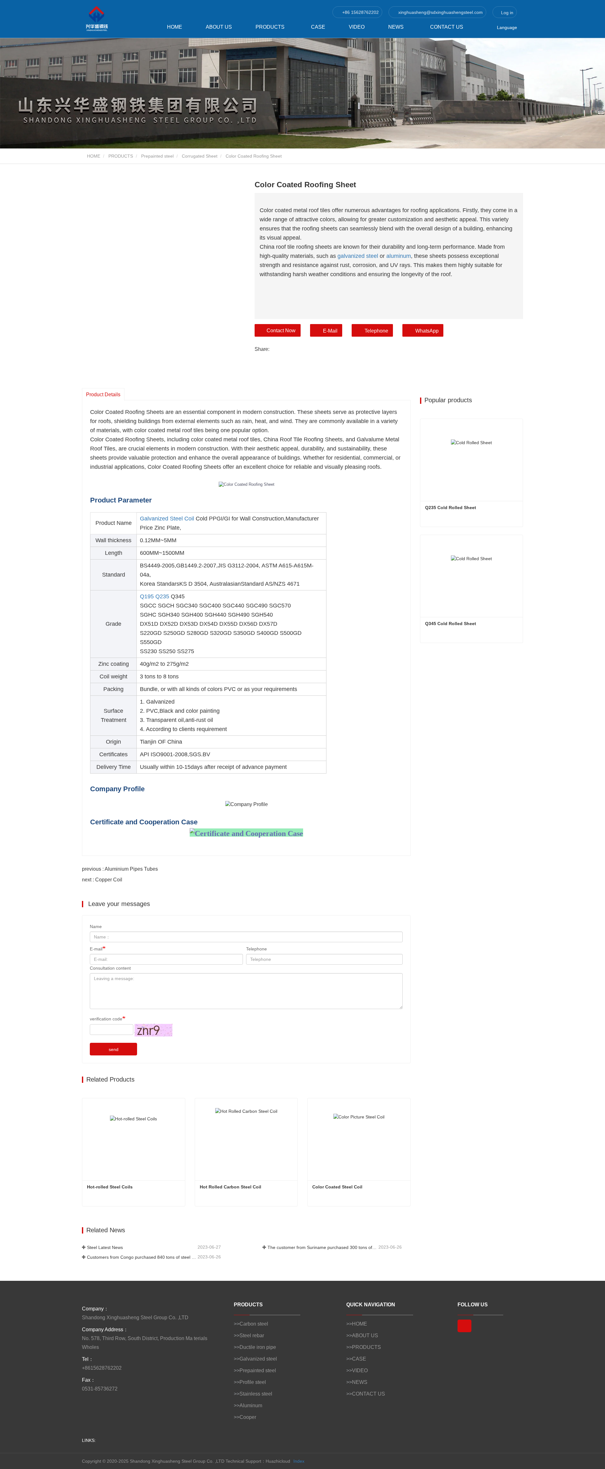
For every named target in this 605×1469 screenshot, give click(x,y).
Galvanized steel (258, 1359)
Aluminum (250, 1405)
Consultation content (110, 968)
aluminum (398, 256)
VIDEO (357, 27)
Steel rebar (251, 1335)
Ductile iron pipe (257, 1347)
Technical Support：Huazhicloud (258, 1461)
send (113, 1049)
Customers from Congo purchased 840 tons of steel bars (141, 1257)
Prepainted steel (157, 156)
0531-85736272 (100, 1388)
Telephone (376, 331)
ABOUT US (219, 27)
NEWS (359, 1382)
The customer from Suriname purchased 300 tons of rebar (322, 1247)
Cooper (247, 1417)
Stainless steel (255, 1393)
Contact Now (281, 330)
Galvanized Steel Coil (167, 518)
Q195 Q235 (154, 596)
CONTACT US (446, 27)
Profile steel (252, 1382)
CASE (318, 27)
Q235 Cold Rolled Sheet (450, 507)
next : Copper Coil (102, 879)
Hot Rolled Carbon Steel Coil (230, 1186)
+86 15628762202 (360, 12)
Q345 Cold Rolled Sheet (450, 623)
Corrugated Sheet (199, 156)
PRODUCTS (120, 156)
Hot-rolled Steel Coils (110, 1186)
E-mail (96, 948)
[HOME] (113, 19)
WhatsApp (427, 331)
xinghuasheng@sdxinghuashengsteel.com (440, 12)
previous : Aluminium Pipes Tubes (120, 869)
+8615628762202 (102, 1368)
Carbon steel (253, 1324)
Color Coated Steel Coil (337, 1186)
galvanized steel (357, 256)
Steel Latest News (105, 1247)
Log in (506, 12)
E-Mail (330, 331)
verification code (106, 1018)
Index (298, 1461)
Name (96, 926)
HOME (174, 27)
